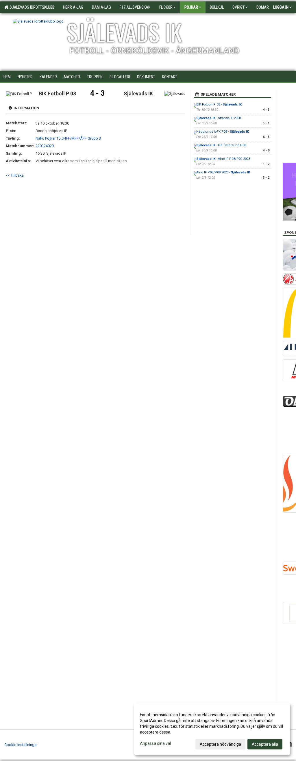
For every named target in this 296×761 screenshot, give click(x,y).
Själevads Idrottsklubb (31, 7)
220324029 (45, 146)
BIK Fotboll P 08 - (219, 104)
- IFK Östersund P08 (221, 145)
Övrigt (238, 7)
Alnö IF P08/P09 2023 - (223, 172)
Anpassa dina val (155, 743)
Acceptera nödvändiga (220, 744)
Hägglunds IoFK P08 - (222, 132)
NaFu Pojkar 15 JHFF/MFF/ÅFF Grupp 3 (68, 138)
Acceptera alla (265, 744)
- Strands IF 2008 (218, 118)
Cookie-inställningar (21, 745)
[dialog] (212, 729)
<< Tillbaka (15, 175)
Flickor (166, 7)
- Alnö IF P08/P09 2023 (223, 159)
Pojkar (191, 7)
